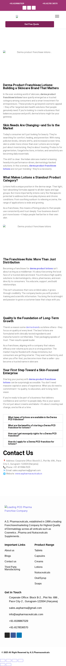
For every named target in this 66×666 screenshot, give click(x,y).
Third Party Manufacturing (12, 568)
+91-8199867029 (17, 3)
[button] (33, 418)
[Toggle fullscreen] (8, 660)
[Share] (14, 660)
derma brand (32, 327)
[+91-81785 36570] (39, 3)
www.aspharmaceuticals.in (28, 473)
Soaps (38, 583)
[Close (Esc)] (20, 660)
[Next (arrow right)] (8, 664)
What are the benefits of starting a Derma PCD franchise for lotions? (32, 426)
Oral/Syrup (40, 578)
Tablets (38, 550)
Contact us (10, 561)
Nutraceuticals (42, 572)
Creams (39, 561)
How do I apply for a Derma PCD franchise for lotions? (31, 442)
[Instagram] (24, 8)
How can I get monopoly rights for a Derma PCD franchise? (32, 434)
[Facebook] (29, 8)
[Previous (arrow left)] (2, 664)
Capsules (40, 556)
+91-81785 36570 (50, 3)
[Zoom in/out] (2, 660)
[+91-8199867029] (6, 3)
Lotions (39, 567)
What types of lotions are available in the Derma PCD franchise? (32, 418)
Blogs (8, 556)
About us (9, 550)
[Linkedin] (34, 8)
